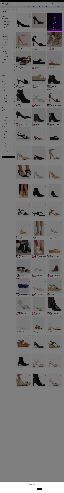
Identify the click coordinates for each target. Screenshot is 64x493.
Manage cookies (25, 489)
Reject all (32, 489)
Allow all (39, 489)
